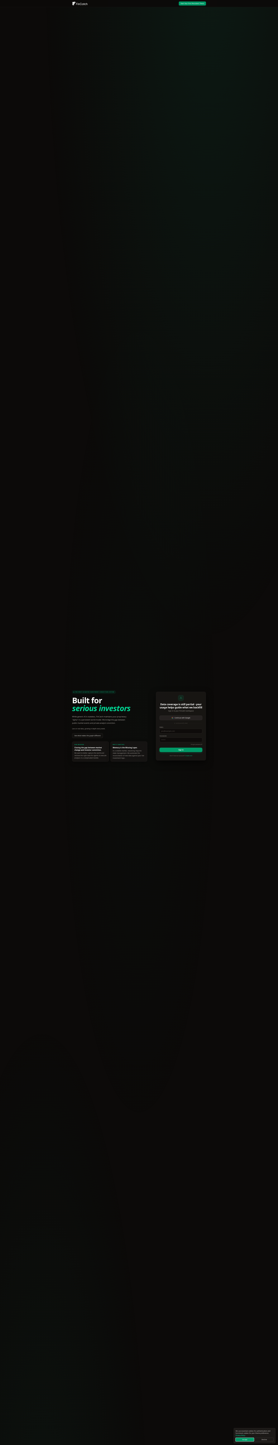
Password (163, 736)
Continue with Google (182, 718)
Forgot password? (196, 744)
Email (161, 727)
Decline (264, 1439)
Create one (188, 756)
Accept (244, 1439)
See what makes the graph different (87, 736)
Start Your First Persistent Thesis (192, 3)
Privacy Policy (240, 1435)
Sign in (181, 750)
